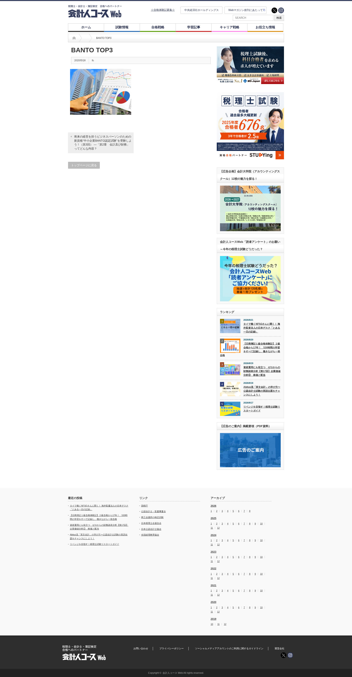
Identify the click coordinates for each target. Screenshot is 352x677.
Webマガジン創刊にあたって (245, 10)
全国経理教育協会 (150, 535)
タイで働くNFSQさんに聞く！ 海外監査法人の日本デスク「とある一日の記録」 (261, 328)
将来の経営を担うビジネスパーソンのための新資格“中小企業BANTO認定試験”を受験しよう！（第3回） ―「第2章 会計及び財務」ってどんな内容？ (103, 142)
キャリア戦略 (229, 27)
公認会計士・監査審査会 (153, 511)
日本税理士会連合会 (151, 523)
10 (261, 524)
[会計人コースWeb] (95, 16)
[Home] (74, 38)
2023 (213, 551)
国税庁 (144, 505)
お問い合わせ (140, 648)
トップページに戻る (84, 165)
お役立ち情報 (265, 27)
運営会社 (279, 648)
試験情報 (122, 27)
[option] (250, 65)
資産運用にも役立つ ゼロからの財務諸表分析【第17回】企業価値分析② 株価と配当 (261, 371)
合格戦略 (157, 27)
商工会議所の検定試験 (152, 517)
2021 (213, 585)
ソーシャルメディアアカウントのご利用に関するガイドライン (229, 648)
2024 (213, 535)
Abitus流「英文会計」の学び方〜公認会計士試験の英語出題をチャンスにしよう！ (261, 391)
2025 (213, 518)
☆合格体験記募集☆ (163, 9)
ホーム (86, 27)
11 (212, 528)
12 (218, 528)
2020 (213, 602)
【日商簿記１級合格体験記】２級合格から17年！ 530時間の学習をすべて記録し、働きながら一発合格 (250, 349)
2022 (213, 568)
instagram (281, 10)
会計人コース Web (173, 673)
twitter (274, 10)
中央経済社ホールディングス (201, 10)
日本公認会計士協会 (151, 529)
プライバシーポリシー (171, 648)
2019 (213, 619)
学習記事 (193, 27)
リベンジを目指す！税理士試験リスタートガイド (261, 408)
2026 (213, 505)
